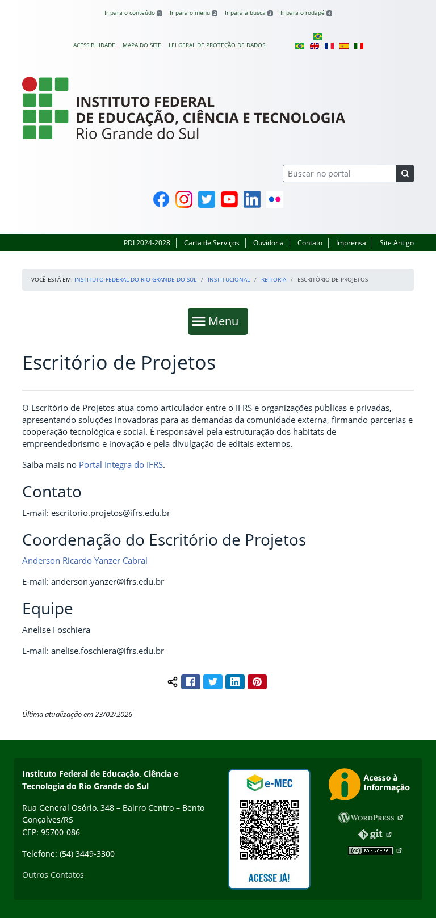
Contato (309, 243)
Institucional (229, 279)
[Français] (329, 45)
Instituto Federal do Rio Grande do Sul (135, 279)
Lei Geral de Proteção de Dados (217, 45)
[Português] (317, 36)
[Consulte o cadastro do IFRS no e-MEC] (269, 829)
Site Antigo (397, 243)
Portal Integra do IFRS (121, 464)
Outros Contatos (53, 874)
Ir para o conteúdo (132, 12)
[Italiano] (358, 45)
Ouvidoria (268, 243)
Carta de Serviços (212, 243)
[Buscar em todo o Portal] (405, 173)
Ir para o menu (193, 12)
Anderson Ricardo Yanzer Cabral (85, 560)
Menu (226, 321)
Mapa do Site (142, 45)
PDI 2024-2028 (147, 243)
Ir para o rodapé (305, 12)
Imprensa (351, 243)
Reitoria (273, 279)
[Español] (344, 45)
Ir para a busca (248, 12)
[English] (314, 45)
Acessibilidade (94, 45)
